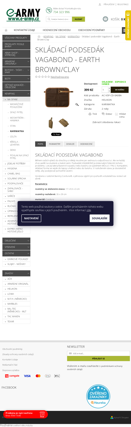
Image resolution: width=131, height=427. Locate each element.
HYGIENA (12, 168)
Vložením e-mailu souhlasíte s (95, 367)
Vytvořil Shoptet (121, 417)
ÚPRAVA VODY (15, 211)
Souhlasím (99, 218)
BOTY (7, 78)
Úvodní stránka (6, 30)
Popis (40, 144)
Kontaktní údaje (24, 30)
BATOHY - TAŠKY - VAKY (14, 71)
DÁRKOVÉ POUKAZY (18, 259)
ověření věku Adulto (23, 425)
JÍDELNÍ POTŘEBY (17, 163)
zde (89, 210)
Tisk (94, 113)
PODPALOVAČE (15, 183)
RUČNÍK (12, 206)
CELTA (13, 136)
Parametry (55, 144)
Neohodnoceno (60, 77)
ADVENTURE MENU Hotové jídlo (17, 222)
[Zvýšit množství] (109, 88)
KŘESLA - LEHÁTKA (14, 143)
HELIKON (12, 288)
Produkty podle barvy (14, 45)
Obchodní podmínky (91, 30)
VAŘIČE (11, 196)
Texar (11, 321)
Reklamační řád (9, 364)
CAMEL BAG (14, 173)
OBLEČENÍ (10, 240)
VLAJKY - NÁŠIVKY (16, 264)
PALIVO (11, 201)
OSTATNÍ (9, 253)
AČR (10, 278)
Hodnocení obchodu (57, 30)
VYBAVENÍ (10, 246)
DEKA (13, 149)
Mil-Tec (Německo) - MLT (17, 310)
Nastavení (31, 218)
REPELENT (13, 215)
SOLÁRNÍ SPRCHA (17, 178)
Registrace (123, 4)
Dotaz (109, 113)
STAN (12, 125)
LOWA (11, 293)
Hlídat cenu (122, 115)
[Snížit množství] (109, 91)
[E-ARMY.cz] (23, 15)
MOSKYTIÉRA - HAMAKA (17, 119)
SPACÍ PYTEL (16, 112)
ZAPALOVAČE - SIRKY (15, 190)
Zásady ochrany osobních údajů (18, 354)
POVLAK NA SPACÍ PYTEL (19, 157)
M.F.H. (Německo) (17, 298)
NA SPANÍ (13, 99)
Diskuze (70, 144)
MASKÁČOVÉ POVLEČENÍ (16, 106)
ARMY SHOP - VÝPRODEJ (12, 53)
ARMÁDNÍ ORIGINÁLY (10, 62)
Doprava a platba (10, 370)
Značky (9, 273)
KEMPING (10, 93)
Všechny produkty (16, 37)
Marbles (12, 303)
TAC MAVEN (14, 316)
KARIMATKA (17, 131)
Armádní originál (18, 283)
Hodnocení (86, 144)
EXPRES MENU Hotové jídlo (15, 230)
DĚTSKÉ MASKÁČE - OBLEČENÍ (15, 86)
